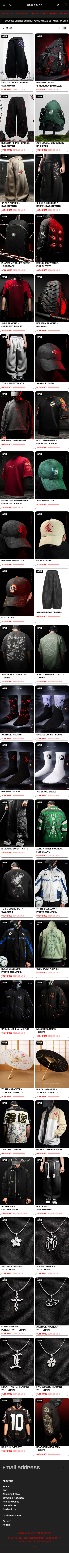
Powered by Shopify (41, 1533)
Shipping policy (53, 1538)
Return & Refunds (13, 1498)
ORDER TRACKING (59, 14)
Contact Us (9, 1509)
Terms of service (26, 1542)
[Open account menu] (58, 4)
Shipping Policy (11, 1494)
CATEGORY (42, 14)
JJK (32, 14)
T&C (5, 1490)
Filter (9, 28)
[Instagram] (34, 1548)
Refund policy (44, 1542)
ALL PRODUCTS (19, 14)
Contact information (34, 1538)
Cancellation (10, 1505)
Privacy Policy (11, 1502)
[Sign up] (62, 1468)
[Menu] (3, 5)
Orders (7, 1521)
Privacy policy (15, 1538)
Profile (7, 1525)
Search (7, 1486)
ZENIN (27, 1533)
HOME (5, 14)
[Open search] (10, 4)
